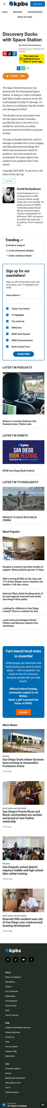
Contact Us (9, 1037)
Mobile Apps (10, 996)
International (35, 12)
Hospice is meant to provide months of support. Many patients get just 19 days (23, 568)
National (18, 12)
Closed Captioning (12, 1032)
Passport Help (11, 1051)
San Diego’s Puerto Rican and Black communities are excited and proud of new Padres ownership (22, 816)
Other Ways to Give (13, 1083)
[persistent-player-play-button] (4, 1104)
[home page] (18, 4)
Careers (8, 987)
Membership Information (15, 1078)
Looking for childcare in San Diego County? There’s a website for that (21, 610)
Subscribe (23, 354)
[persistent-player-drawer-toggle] (43, 1104)
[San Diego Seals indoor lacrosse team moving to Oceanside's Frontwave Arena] (23, 741)
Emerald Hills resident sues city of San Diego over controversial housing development (23, 922)
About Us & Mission (13, 977)
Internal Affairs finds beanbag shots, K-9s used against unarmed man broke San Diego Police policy (23, 596)
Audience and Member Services (17, 1028)
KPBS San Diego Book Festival (18, 470)
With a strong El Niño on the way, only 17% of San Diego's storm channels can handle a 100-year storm (23, 581)
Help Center (10, 1056)
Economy (6, 756)
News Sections (24, 17)
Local (5, 12)
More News (10, 725)
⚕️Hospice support (15, 245)
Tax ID (7, 1087)
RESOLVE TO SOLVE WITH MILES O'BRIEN (20, 519)
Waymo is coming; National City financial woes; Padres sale (19, 422)
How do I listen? (11, 1047)
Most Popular (11, 531)
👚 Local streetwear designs (19, 250)
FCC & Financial (11, 991)
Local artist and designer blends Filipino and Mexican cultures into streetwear (20, 623)
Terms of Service (11, 1015)
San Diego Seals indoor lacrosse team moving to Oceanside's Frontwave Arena (23, 763)
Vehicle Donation (12, 1092)
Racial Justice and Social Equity (14, 808)
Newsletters (10, 982)
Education (6, 864)
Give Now (37, 4)
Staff (7, 1010)
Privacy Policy (10, 1006)
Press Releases (11, 1001)
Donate (23, 712)
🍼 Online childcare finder (18, 255)
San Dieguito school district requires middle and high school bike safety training (23, 870)
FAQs (7, 1042)
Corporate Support (12, 1068)
